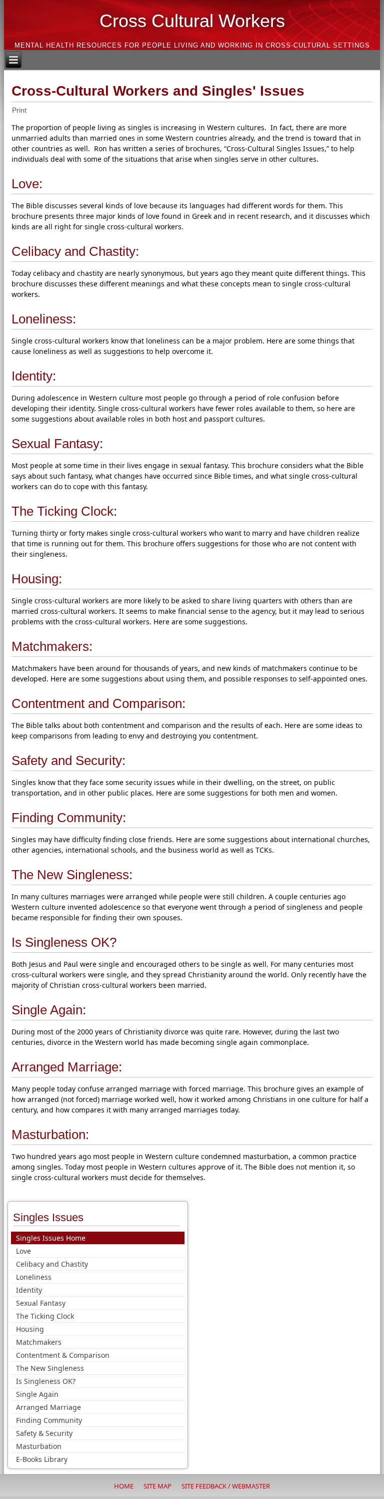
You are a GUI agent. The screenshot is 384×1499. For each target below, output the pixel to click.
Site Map (158, 1485)
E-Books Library (42, 1459)
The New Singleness (50, 1368)
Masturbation (39, 1446)
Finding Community (49, 1420)
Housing (30, 1329)
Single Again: (49, 1009)
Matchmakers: (52, 646)
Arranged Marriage (48, 1407)
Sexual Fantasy (41, 1303)
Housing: (37, 578)
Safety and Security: (69, 760)
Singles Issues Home (51, 1238)
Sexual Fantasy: (57, 443)
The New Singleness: (72, 874)
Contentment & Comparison (63, 1355)
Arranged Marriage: (67, 1066)
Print (19, 110)
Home (124, 1485)
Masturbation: (50, 1134)
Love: (27, 183)
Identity (29, 1290)
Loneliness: (44, 318)
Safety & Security (44, 1433)
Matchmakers (39, 1342)
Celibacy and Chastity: (75, 251)
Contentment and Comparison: (99, 703)
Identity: (34, 376)
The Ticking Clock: (64, 511)
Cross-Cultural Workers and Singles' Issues (158, 91)
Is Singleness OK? (64, 942)
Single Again (37, 1394)
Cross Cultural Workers (192, 21)
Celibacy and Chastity (52, 1264)
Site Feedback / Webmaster (226, 1485)
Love (23, 1251)
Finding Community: (69, 817)
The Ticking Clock (45, 1316)
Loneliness (34, 1277)
